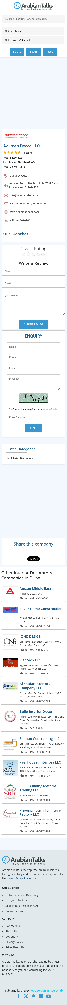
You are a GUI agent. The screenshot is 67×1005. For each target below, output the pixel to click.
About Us (11, 931)
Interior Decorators (22, 458)
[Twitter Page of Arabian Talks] (26, 996)
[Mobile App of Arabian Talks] (33, 996)
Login (33, 52)
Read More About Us (22, 878)
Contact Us (12, 926)
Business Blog (14, 911)
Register (17, 52)
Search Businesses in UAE (22, 906)
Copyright (11, 937)
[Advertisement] (33, 95)
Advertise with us (16, 947)
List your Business (17, 900)
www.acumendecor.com (24, 212)
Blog (50, 52)
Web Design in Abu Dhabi (46, 990)
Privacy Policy (14, 942)
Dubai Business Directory (21, 895)
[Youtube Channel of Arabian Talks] (48, 996)
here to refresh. (48, 409)
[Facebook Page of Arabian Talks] (18, 996)
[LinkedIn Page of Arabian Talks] (41, 996)
